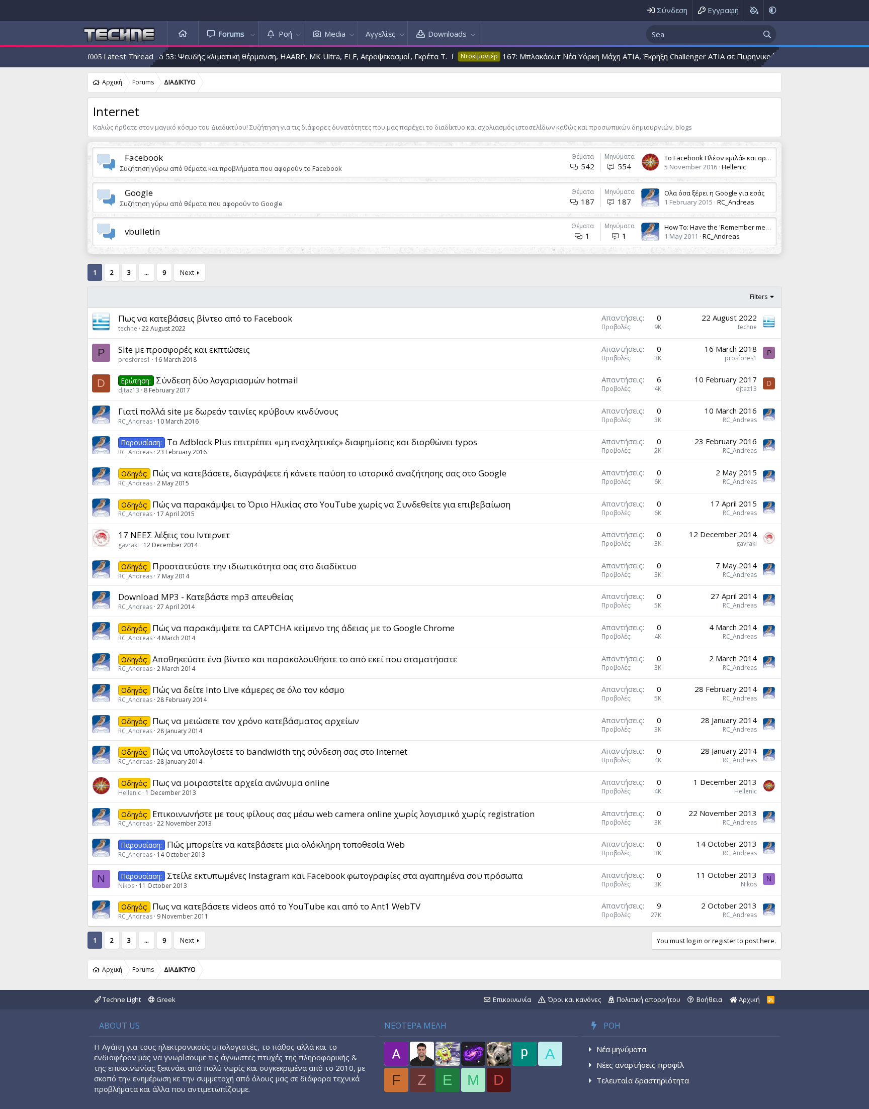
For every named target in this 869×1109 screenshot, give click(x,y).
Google (139, 192)
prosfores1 (134, 359)
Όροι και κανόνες (574, 999)
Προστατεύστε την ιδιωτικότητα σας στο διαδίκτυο (254, 566)
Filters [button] (759, 296)
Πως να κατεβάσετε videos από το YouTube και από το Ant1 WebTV (286, 906)
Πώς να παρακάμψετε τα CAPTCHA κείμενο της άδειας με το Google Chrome (303, 628)
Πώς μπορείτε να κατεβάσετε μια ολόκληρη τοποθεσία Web (286, 844)
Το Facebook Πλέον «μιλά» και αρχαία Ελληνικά (736, 157)
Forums (231, 34)
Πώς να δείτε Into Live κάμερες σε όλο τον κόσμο (248, 689)
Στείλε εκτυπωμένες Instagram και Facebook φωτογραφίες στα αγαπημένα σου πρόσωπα (345, 875)
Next (187, 272)
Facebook (144, 157)
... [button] (146, 272)
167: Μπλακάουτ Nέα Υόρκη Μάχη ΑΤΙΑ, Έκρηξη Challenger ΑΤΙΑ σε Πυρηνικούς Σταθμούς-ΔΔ (617, 56)
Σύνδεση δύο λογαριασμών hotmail (227, 380)
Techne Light (121, 999)
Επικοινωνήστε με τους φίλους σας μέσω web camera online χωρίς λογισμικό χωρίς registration (343, 814)
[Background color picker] (753, 10)
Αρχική (183, 34)
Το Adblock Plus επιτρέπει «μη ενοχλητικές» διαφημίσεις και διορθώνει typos (322, 442)
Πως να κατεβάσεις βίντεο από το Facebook (205, 318)
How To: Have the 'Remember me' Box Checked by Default (752, 227)
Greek (165, 999)
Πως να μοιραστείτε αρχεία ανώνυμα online (240, 782)
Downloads (447, 34)
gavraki (128, 545)
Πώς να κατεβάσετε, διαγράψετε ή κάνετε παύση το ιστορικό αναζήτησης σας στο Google (329, 473)
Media (334, 34)
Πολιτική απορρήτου (648, 999)
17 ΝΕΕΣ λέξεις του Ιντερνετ (174, 535)
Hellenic (734, 166)
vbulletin (142, 231)
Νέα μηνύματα (621, 1049)
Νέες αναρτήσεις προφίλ (640, 1065)
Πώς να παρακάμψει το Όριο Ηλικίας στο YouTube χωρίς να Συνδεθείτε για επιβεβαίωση (331, 504)
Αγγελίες (381, 34)
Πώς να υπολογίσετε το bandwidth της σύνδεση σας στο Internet (279, 751)
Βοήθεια (709, 999)
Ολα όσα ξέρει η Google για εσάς (714, 192)
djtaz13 (128, 390)
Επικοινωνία (512, 999)
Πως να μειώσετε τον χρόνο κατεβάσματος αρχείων (255, 721)
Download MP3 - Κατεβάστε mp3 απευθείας (206, 596)
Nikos (126, 885)
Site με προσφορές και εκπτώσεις (184, 349)
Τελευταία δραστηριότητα (642, 1080)
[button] (252, 34)
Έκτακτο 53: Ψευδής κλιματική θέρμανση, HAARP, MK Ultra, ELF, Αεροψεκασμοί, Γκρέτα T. (241, 56)
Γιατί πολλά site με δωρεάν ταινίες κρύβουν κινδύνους (228, 411)
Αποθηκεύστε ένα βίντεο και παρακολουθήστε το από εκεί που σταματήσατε (304, 659)
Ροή (285, 34)
